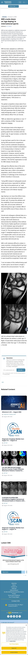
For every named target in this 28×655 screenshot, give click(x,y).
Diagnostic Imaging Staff (10, 414)
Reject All (14, 648)
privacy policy (7, 374)
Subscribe (20, 370)
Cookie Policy (12, 641)
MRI (3, 382)
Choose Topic (12, 6)
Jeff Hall (5, 443)
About (14, 585)
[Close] (26, 625)
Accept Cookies (14, 652)
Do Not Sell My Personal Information (14, 592)
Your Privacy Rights (14, 597)
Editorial (14, 588)
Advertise (14, 583)
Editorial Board (14, 590)
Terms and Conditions (14, 595)
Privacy (14, 593)
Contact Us (14, 587)
